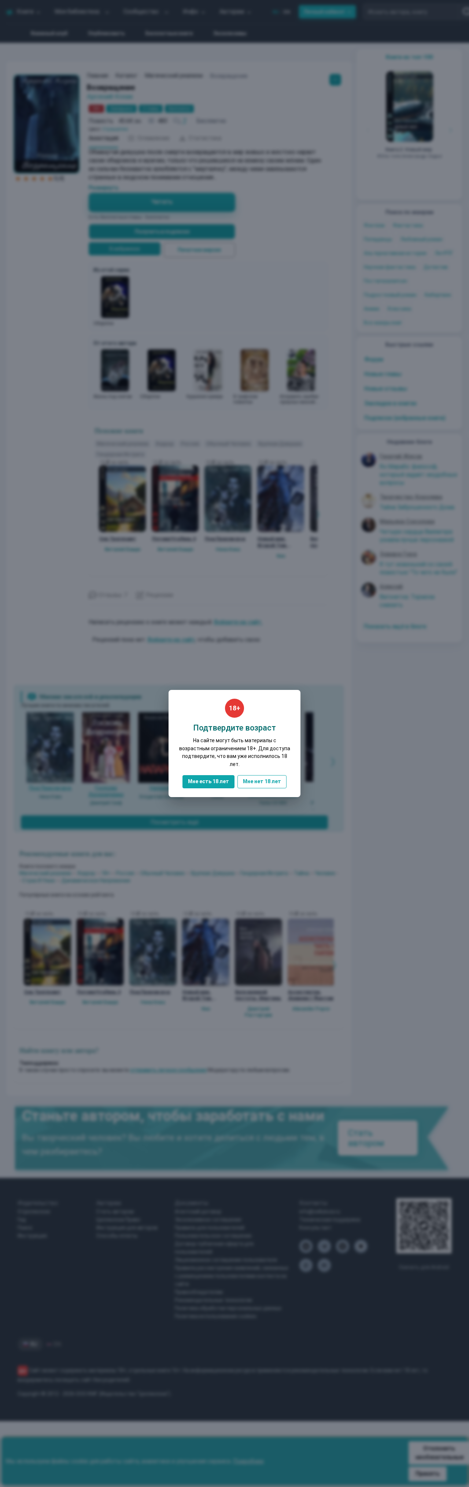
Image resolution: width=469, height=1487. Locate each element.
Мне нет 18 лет (262, 781)
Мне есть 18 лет (208, 781)
